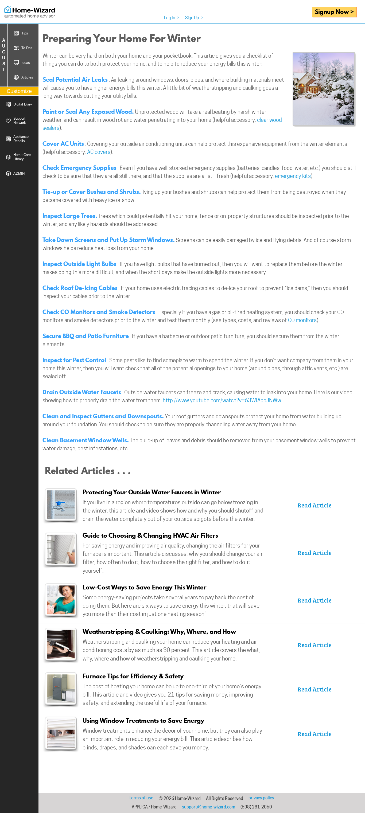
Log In (171, 17)
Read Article (314, 505)
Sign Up (194, 17)
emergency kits (293, 176)
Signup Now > (334, 11)
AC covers (98, 152)
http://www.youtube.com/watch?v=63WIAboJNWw (222, 400)
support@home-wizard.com (208, 807)
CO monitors (302, 320)
